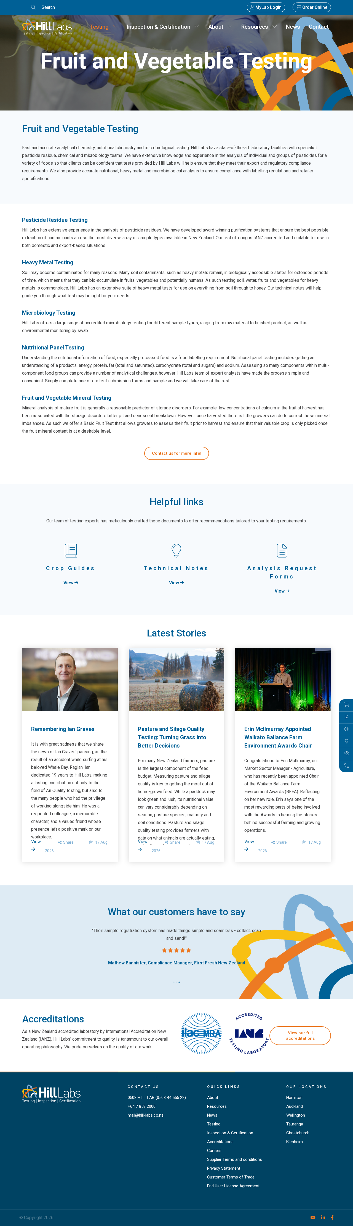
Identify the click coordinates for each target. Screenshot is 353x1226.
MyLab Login (268, 7)
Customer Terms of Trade (231, 1177)
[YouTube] (310, 1217)
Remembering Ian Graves (63, 729)
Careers (214, 1150)
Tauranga (294, 1124)
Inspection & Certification (160, 26)
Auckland (294, 1106)
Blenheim (294, 1141)
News (293, 26)
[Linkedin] (321, 1217)
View (68, 582)
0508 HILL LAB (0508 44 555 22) (157, 1097)
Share (67, 842)
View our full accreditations (300, 1035)
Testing (101, 26)
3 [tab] (179, 981)
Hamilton (294, 1097)
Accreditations (220, 1141)
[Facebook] (330, 1217)
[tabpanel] (176, 947)
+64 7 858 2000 (142, 1106)
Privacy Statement (223, 1168)
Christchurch (297, 1132)
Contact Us (143, 1087)
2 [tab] (176, 981)
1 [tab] (173, 981)
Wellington (295, 1115)
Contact (319, 26)
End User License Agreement (233, 1185)
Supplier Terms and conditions (234, 1159)
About (218, 26)
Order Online (314, 7)
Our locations (306, 1087)
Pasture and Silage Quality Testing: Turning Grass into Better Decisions (172, 737)
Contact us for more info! (176, 453)
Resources (256, 26)
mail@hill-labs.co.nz (146, 1115)
